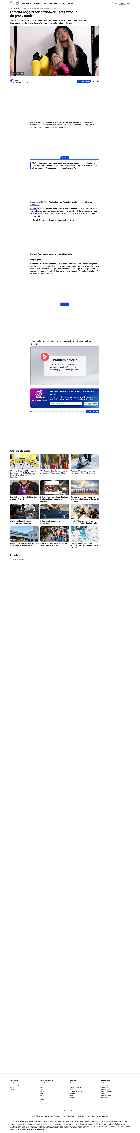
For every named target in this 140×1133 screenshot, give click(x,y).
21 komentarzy (85, 81)
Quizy (44, 3)
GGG (16, 80)
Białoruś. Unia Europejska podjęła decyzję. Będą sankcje (51, 254)
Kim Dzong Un (104, 1083)
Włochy (42, 1091)
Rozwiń (64, 157)
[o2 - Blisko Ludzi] (19, 3)
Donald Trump (104, 1085)
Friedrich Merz (104, 1097)
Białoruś (42, 1102)
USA (41, 1097)
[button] (114, 3)
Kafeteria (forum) (14, 1085)
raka (66, 125)
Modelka (33, 208)
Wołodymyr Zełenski (106, 1095)
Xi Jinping (103, 1093)
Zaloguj (122, 3)
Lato (71, 1095)
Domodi (12, 1083)
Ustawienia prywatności (100, 1116)
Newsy (72, 1083)
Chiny (71, 1089)
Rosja (41, 1089)
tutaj (45, 1129)
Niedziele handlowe (75, 1085)
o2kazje (37, 3)
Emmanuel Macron (105, 1089)
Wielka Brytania (44, 1104)
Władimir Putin (104, 1087)
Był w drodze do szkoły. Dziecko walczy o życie (56, 220)
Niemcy (42, 1099)
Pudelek (12, 1089)
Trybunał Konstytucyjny (76, 1091)
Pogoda (62, 3)
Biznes (70, 3)
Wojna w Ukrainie (74, 1093)
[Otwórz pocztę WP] (109, 3)
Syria (41, 1093)
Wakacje (72, 1097)
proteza (58, 266)
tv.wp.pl (12, 1087)
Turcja (41, 1087)
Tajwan (42, 1095)
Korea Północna (44, 1083)
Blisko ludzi (26, 3)
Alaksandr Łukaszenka (106, 1091)
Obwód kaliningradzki (76, 1087)
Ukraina (42, 1085)
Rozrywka (53, 3)
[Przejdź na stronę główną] (12, 4)
